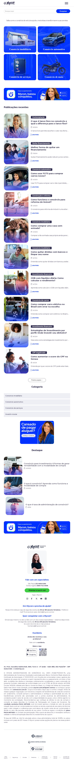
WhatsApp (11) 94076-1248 (37, 590)
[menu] (66, 3)
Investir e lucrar (11, 414)
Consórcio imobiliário (13, 396)
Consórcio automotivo (14, 402)
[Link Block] (27, 598)
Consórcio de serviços (14, 408)
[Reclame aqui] (37, 749)
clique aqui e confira (49, 689)
